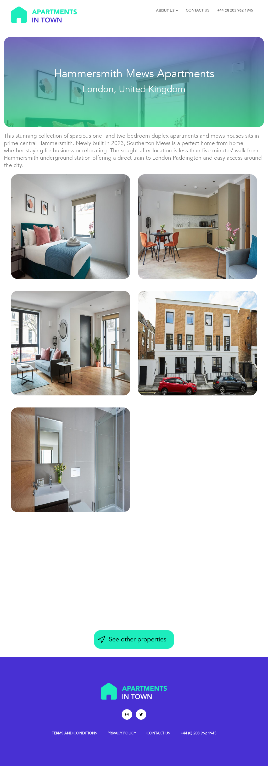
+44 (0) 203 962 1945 (235, 10)
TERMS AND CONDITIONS (74, 733)
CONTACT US (197, 10)
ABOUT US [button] (165, 10)
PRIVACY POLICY (122, 733)
